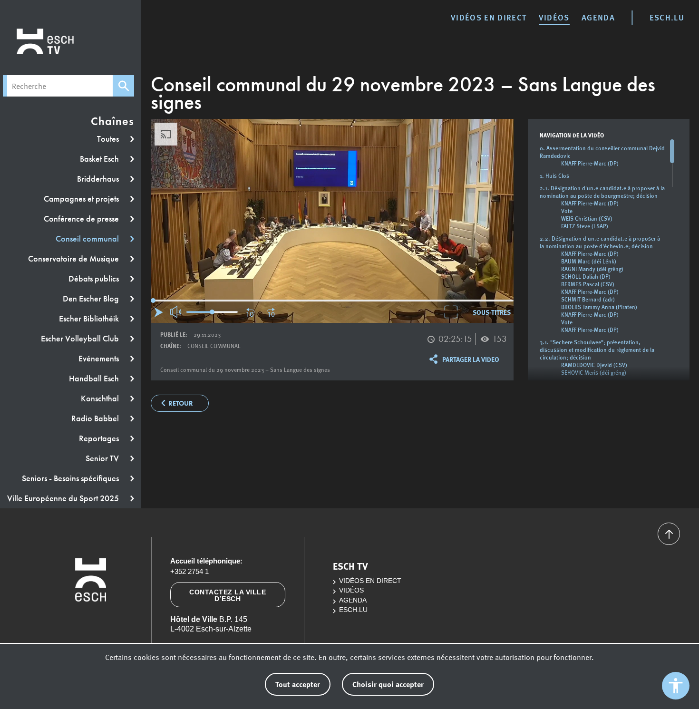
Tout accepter (297, 684)
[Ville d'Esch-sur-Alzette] (90, 621)
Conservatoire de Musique (74, 258)
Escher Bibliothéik (90, 318)
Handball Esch (95, 378)
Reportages (100, 438)
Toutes (109, 139)
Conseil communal (88, 238)
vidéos (554, 17)
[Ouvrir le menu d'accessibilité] (675, 685)
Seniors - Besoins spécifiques (71, 478)
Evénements (99, 358)
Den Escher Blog (92, 298)
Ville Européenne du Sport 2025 (64, 498)
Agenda (598, 17)
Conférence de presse (82, 219)
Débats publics (94, 278)
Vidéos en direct (488, 17)
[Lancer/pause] (158, 312)
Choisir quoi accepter (388, 684)
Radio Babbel (96, 418)
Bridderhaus (99, 179)
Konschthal (101, 398)
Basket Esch (100, 159)
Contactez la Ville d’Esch (227, 595)
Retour (180, 403)
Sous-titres (492, 312)
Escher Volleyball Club (81, 338)
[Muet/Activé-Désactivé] (176, 312)
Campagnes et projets (82, 199)
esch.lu (667, 17)
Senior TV (103, 458)
